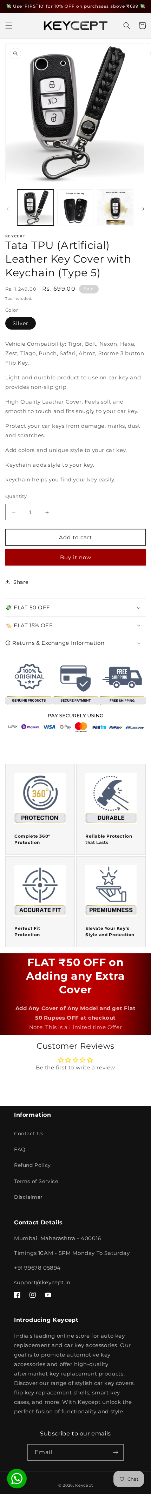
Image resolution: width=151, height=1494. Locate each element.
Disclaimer (28, 1197)
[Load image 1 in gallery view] (35, 207)
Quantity (16, 496)
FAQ (20, 1149)
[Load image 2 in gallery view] (75, 207)
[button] (9, 25)
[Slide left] (7, 209)
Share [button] (20, 582)
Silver (20, 323)
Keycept (84, 1485)
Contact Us (29, 1133)
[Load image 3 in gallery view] (115, 207)
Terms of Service (36, 1181)
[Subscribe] (115, 1452)
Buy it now (75, 557)
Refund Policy (32, 1165)
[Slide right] (143, 209)
